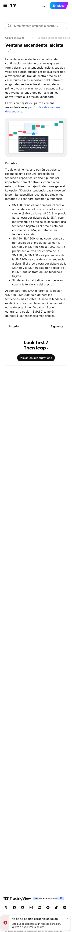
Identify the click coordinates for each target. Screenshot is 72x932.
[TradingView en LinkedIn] (39, 907)
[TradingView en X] (5, 907)
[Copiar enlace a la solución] (9, 50)
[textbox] (37, 26)
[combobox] (36, 25)
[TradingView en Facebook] (14, 907)
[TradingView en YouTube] (22, 907)
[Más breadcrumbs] (31, 37)
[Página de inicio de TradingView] (13, 5)
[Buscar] (43, 5)
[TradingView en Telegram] (47, 907)
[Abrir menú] (5, 5)
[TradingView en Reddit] (64, 907)
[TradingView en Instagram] (31, 907)
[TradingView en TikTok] (56, 907)
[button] (14, 37)
